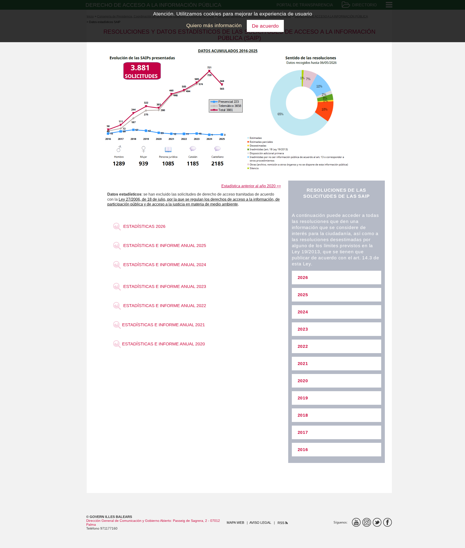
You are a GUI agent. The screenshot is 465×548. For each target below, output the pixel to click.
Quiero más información (214, 25)
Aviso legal (260, 522)
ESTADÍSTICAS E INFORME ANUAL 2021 (163, 324)
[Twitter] (377, 522)
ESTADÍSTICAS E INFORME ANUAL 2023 (163, 286)
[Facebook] (387, 522)
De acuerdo (265, 26)
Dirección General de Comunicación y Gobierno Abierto (128, 521)
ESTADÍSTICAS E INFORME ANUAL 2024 (163, 264)
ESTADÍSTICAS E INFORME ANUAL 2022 (163, 305)
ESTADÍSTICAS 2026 (143, 226)
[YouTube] (356, 522)
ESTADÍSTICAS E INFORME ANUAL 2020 (163, 343)
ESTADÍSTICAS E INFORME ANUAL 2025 (163, 245)
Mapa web (235, 522)
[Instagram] (366, 522)
